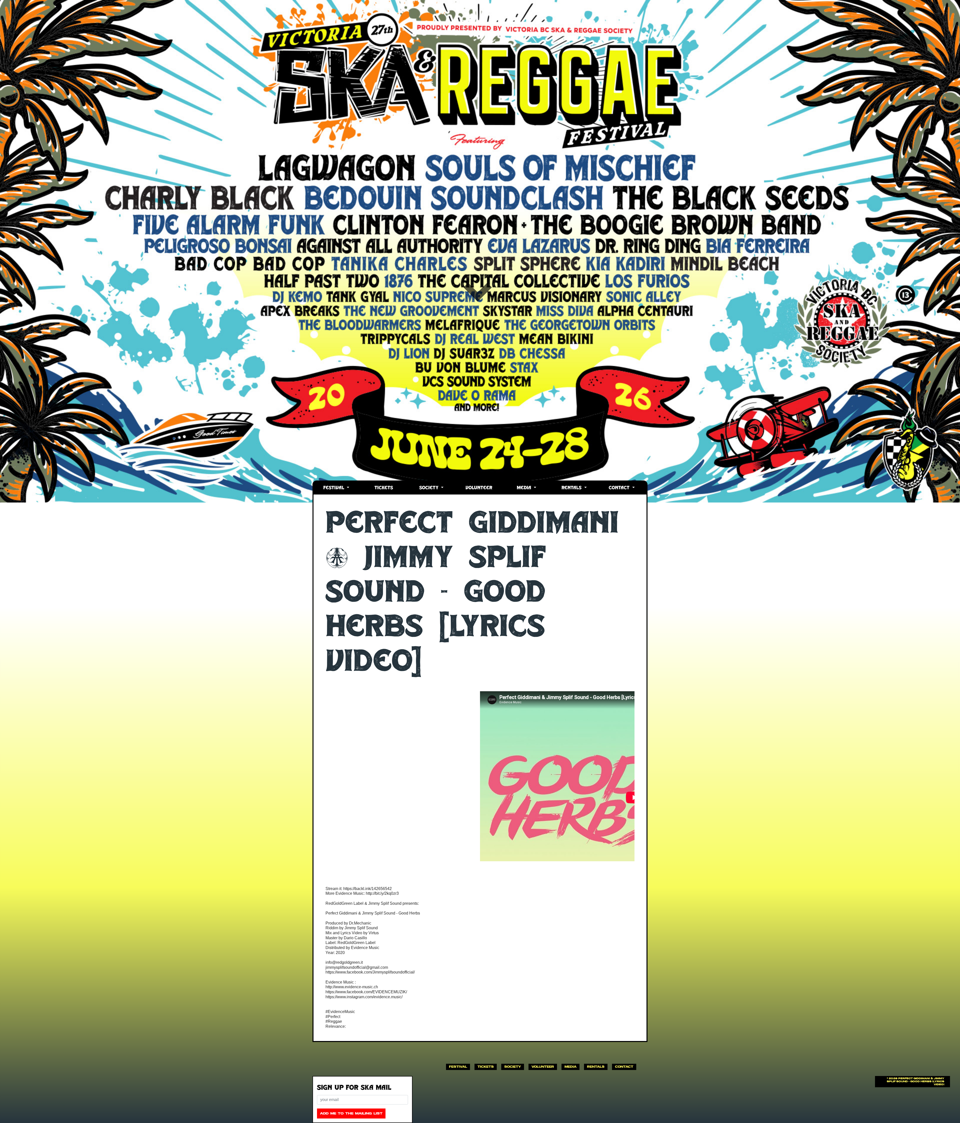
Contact (620, 488)
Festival (334, 488)
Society (429, 488)
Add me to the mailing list (351, 1113)
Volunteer (479, 488)
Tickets (383, 488)
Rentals (572, 488)
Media (525, 488)
